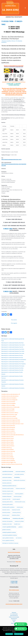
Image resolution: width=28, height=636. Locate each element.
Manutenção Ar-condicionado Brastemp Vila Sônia (12, 368)
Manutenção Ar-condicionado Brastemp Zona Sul (12, 347)
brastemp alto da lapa (6, 480)
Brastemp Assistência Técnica (8, 41)
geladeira (20, 526)
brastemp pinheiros (17, 512)
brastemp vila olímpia (19, 521)
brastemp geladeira (19, 493)
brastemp (17, 477)
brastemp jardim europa (20, 501)
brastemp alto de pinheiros (19, 480)
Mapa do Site (14, 623)
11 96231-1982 (7, 228)
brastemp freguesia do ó (7, 493)
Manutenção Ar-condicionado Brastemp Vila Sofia (12, 370)
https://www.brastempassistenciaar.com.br (11, 159)
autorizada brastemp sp (7, 474)
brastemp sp (6, 518)
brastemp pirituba (16, 515)
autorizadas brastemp (19, 474)
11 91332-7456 (7, 21)
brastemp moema (6, 509)
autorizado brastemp (7, 477)
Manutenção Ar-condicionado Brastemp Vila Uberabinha (13, 359)
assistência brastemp (7, 471)
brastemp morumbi (16, 509)
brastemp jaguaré (16, 499)
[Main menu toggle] (25, 8)
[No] (26, 631)
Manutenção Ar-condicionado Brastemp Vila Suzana (12, 365)
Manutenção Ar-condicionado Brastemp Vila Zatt (12, 355)
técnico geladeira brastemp (8, 540)
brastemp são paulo (18, 518)
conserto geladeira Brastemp (9, 527)
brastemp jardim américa (7, 501)
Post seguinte (14, 323)
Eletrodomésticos (14, 615)
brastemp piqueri (6, 515)
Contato (14, 620)
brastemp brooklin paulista (8, 488)
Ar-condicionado (14, 614)
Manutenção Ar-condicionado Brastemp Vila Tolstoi (12, 361)
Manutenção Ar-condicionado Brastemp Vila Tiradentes (13, 363)
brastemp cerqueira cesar (7, 491)
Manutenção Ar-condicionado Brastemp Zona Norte (12, 349)
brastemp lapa (20, 507)
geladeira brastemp (6, 529)
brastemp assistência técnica (9, 485)
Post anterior (14, 319)
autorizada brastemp (20, 471)
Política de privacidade (14, 617)
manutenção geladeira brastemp (9, 535)
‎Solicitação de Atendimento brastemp (10, 543)
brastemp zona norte (7, 524)
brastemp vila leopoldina (7, 521)
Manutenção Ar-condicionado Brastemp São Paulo (12, 342)
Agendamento (14, 618)
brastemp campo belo (20, 488)
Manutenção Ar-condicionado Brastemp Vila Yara (12, 357)
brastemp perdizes (6, 512)
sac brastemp (18, 537)
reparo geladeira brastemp (8, 537)
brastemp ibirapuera (6, 496)
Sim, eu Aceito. (9, 634)
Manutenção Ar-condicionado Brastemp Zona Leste (12, 353)
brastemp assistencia (6, 482)
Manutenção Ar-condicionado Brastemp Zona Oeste (12, 351)
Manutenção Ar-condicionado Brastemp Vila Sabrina (12, 388)
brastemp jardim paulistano (8, 507)
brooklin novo (17, 524)
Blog (14, 621)
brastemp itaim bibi (6, 499)
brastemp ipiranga (17, 496)
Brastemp (14, 612)
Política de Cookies (19, 634)
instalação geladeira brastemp (9, 532)
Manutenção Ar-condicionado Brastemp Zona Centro (13, 344)
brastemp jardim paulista (7, 504)
